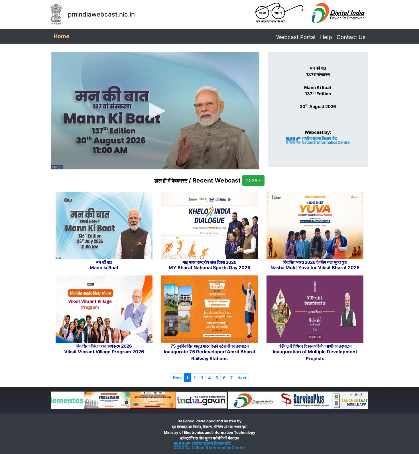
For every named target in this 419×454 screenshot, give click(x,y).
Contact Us (351, 37)
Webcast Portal (296, 37)
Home (63, 36)
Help (326, 37)
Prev (177, 377)
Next (241, 377)
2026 (251, 180)
